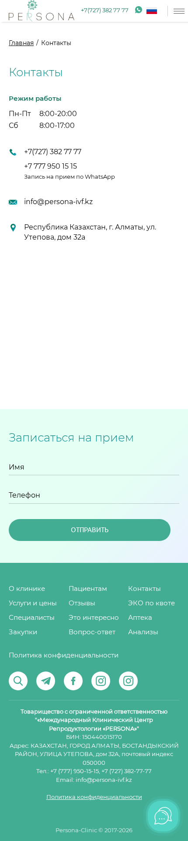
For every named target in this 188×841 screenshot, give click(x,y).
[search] (18, 680)
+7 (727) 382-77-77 (126, 771)
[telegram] (45, 680)
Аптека (140, 618)
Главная (21, 43)
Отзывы (82, 603)
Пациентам (88, 589)
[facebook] (73, 680)
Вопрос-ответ (92, 632)
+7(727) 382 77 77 (105, 11)
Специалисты (32, 618)
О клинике (27, 589)
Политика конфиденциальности (63, 655)
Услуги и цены (33, 603)
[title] (41, 11)
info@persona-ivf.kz (58, 201)
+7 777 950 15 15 (50, 166)
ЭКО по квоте (151, 603)
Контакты (144, 589)
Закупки (23, 632)
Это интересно (94, 618)
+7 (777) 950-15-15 (74, 771)
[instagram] (100, 680)
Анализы (143, 632)
